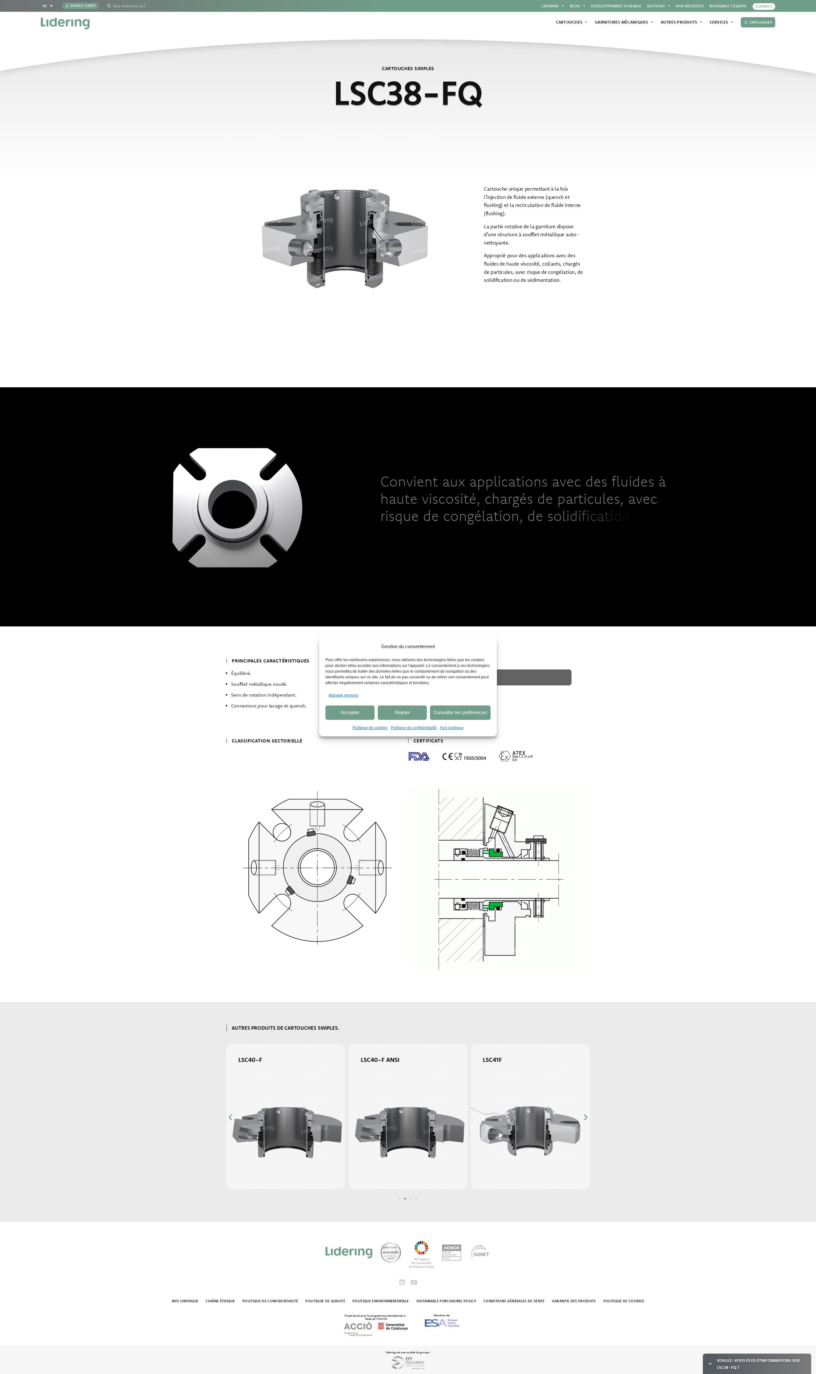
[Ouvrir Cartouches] (586, 22)
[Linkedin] (402, 1282)
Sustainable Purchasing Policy (446, 1301)
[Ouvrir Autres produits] (701, 22)
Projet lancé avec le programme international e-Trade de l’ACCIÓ (376, 1316)
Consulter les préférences (460, 712)
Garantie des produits (574, 1301)
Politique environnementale (381, 1301)
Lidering (549, 6)
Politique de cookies (370, 728)
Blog (575, 6)
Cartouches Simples (408, 68)
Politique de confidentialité (414, 728)
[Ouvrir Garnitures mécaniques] (652, 22)
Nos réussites (689, 6)
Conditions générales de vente (514, 1301)
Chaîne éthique (220, 1301)
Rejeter (402, 712)
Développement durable (616, 6)
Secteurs (656, 6)
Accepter (350, 712)
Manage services (343, 695)
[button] (230, 1117)
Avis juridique (451, 728)
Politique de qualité (325, 1301)
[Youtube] (413, 1282)
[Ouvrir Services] (732, 22)
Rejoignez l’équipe (727, 6)
